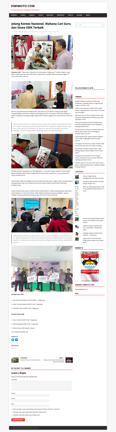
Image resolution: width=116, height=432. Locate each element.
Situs (12, 404)
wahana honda (51, 31)
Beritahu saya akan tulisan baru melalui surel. (27, 415)
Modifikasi (60, 15)
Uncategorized (43, 31)
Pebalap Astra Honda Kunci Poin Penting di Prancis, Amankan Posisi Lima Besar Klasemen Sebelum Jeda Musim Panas (89, 158)
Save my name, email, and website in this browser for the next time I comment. (36, 409)
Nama (13, 393)
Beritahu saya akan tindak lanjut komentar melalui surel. (30, 412)
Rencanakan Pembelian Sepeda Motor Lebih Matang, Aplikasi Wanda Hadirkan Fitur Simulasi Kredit (89, 151)
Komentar (14, 379)
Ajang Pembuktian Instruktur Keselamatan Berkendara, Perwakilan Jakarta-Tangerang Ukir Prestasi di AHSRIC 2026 (89, 103)
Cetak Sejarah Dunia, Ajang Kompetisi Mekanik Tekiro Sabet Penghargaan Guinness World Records (89, 138)
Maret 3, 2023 (17, 31)
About (88, 15)
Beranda (14, 15)
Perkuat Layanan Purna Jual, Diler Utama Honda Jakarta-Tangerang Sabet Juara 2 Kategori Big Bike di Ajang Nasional (90, 165)
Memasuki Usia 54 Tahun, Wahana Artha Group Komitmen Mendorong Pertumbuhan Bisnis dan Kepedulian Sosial (89, 117)
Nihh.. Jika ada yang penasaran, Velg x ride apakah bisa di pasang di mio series (93, 189)
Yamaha (32, 15)
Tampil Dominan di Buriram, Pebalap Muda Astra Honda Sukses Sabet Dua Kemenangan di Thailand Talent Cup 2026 (89, 131)
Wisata (70, 15)
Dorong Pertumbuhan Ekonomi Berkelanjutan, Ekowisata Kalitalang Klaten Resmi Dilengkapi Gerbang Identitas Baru (88, 124)
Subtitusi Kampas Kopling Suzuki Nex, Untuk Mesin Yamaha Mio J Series (92, 228)
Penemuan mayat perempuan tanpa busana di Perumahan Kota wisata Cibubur (93, 220)
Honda (23, 15)
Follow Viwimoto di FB (84, 88)
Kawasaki (50, 15)
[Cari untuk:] (90, 24)
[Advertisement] (90, 57)
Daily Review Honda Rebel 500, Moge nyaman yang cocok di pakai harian (93, 240)
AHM (32, 31)
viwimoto (25, 31)
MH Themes (36, 428)
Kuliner (79, 15)
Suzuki (40, 15)
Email (13, 398)
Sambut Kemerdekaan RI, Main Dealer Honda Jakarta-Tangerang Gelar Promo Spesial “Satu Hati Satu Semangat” (89, 110)
